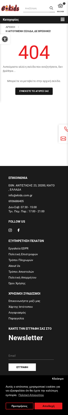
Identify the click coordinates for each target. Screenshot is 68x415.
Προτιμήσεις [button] (19, 406)
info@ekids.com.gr (20, 195)
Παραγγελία (16, 318)
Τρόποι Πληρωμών (20, 260)
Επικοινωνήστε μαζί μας (24, 301)
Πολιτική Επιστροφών (23, 254)
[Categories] (62, 19)
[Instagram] (10, 231)
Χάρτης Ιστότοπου (20, 306)
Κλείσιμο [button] (58, 378)
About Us (14, 266)
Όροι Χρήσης (17, 283)
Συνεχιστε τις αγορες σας (34, 91)
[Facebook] (18, 231)
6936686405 (16, 201)
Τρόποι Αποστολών (21, 271)
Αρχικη (10, 27)
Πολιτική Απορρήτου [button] (31, 395)
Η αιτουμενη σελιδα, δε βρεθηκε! (28, 31)
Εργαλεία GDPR (18, 248)
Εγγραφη (22, 367)
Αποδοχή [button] (48, 406)
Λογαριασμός (17, 312)
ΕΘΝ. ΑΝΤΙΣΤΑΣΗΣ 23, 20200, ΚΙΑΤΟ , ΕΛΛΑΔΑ (31, 187)
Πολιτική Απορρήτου (22, 277)
